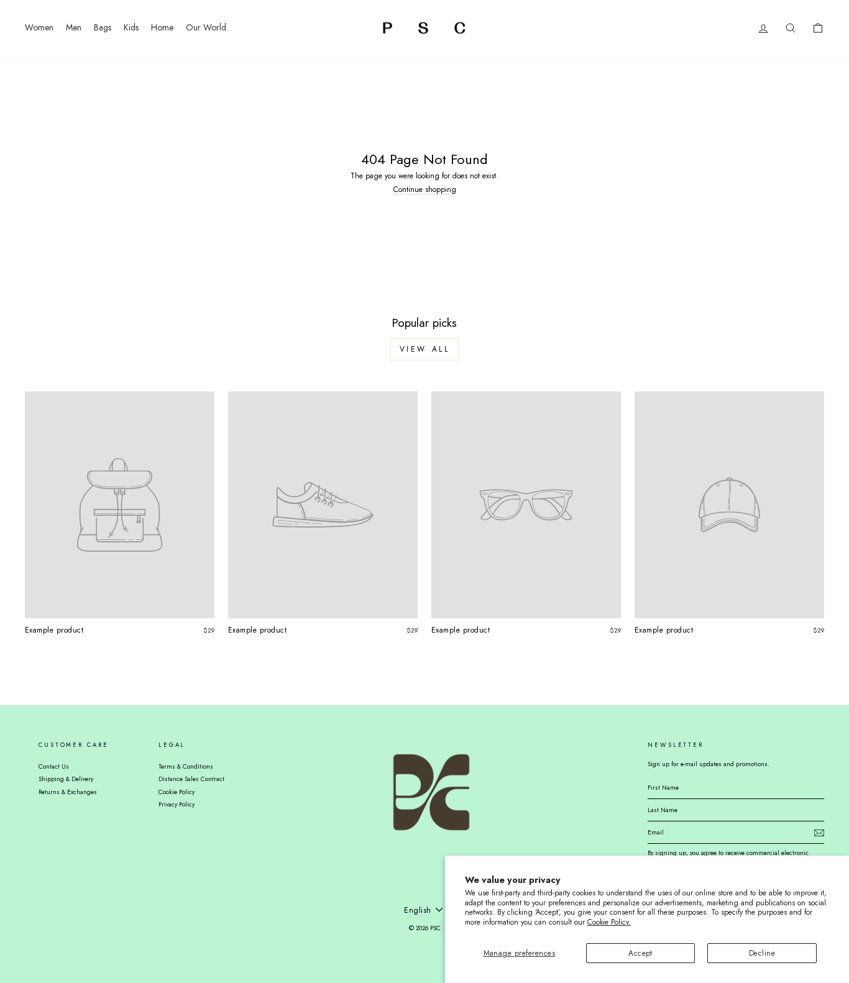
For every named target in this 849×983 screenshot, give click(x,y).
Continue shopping (424, 189)
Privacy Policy (176, 804)
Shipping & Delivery (66, 779)
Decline (762, 953)
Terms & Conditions (185, 766)
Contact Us (54, 766)
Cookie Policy (176, 792)
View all (425, 349)
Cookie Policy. (609, 922)
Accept (640, 953)
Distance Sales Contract (191, 779)
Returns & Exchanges (68, 792)
